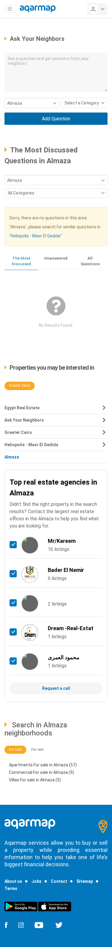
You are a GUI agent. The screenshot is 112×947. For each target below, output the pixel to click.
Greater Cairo (19, 385)
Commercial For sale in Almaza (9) (41, 772)
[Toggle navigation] (9, 9)
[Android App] (20, 906)
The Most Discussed (21, 261)
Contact (59, 881)
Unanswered (55, 258)
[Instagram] (21, 924)
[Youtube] (38, 924)
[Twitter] (59, 924)
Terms (10, 888)
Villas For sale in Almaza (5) (35, 779)
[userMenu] (97, 9)
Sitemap (84, 881)
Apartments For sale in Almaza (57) (43, 764)
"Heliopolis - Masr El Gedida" (35, 235)
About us (13, 881)
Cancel (56, 132)
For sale (15, 749)
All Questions (90, 261)
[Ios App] (54, 906)
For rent (37, 749)
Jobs (36, 881)
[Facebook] (5, 924)
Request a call (56, 688)
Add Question (56, 119)
